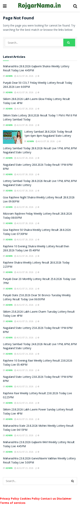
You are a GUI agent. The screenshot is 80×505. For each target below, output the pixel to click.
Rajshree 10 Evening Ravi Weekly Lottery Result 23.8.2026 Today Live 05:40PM (37, 363)
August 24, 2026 (24, 353)
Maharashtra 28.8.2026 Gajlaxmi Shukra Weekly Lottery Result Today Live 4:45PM (36, 68)
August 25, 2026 (24, 288)
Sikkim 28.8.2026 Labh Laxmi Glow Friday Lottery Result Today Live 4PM (36, 101)
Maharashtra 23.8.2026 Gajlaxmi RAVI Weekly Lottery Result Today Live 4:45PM (39, 444)
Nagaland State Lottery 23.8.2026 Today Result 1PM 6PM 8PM (37, 379)
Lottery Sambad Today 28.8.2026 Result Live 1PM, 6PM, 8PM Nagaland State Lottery (40, 150)
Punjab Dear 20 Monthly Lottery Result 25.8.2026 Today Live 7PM (39, 281)
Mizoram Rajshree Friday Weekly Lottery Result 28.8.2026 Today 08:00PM (37, 216)
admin (9, 76)
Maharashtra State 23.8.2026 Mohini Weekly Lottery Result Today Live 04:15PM (38, 428)
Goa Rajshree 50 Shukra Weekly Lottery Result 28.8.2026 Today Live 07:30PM (37, 232)
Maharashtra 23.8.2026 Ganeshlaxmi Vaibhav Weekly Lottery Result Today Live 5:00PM (39, 460)
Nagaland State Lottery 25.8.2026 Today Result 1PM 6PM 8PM (37, 330)
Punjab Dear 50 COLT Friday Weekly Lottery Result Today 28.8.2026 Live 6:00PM (37, 85)
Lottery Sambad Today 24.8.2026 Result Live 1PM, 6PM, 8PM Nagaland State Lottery (40, 346)
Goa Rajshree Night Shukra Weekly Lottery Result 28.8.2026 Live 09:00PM (39, 199)
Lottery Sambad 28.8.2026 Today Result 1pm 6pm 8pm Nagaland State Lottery (48, 134)
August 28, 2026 (24, 76)
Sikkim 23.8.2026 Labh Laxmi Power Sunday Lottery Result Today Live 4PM (38, 412)
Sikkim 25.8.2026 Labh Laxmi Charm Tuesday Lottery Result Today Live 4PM (39, 314)
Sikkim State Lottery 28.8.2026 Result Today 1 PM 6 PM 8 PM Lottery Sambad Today (40, 117)
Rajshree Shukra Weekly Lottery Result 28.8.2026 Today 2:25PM (36, 265)
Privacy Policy (9, 498)
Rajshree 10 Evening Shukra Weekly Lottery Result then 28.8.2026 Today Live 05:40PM (36, 248)
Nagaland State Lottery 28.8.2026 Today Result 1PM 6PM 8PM (37, 167)
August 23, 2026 (24, 370)
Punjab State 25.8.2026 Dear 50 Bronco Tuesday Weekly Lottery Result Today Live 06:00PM (36, 297)
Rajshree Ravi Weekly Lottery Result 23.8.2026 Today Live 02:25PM (37, 395)
